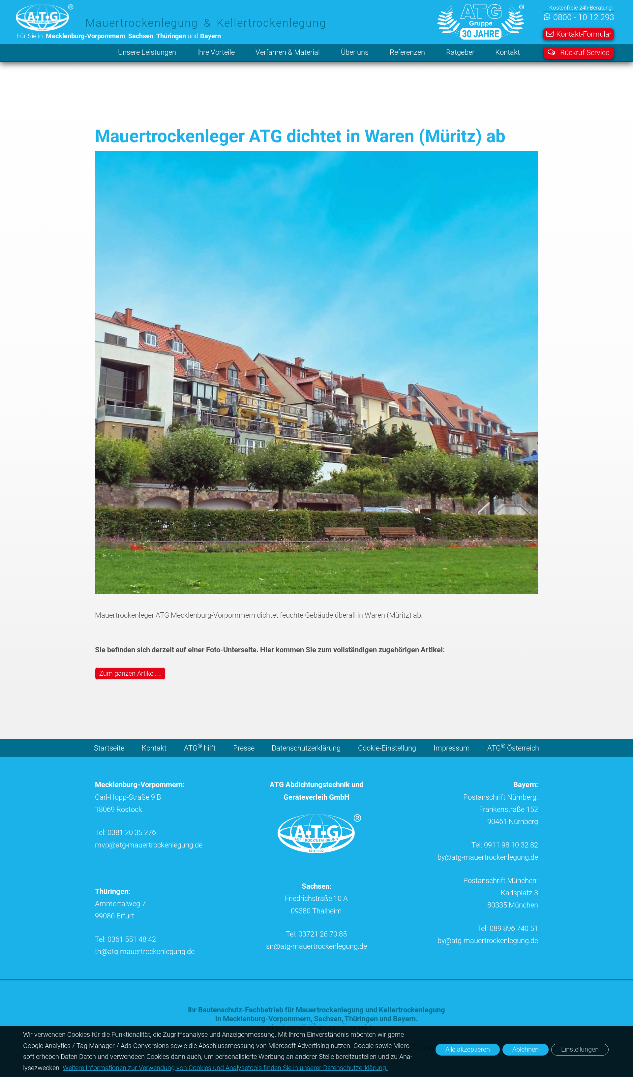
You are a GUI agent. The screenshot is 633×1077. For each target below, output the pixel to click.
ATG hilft (200, 747)
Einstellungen (580, 1049)
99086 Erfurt (114, 916)
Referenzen (407, 52)
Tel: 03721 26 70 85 (316, 934)
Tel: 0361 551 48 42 (125, 939)
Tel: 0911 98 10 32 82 (504, 845)
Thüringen (361, 1019)
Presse (244, 748)
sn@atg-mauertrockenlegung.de (316, 946)
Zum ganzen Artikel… (130, 673)
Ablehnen (525, 1049)
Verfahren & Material (288, 52)
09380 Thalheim (316, 911)
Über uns (355, 52)
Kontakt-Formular (584, 34)
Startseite (109, 748)
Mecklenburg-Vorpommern (267, 1019)
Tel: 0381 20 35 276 (125, 832)
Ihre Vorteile (216, 52)
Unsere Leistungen (147, 52)
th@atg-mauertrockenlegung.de (145, 951)
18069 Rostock (118, 809)
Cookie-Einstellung (387, 748)
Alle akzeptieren (467, 1049)
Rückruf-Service (584, 52)
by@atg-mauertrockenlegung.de (487, 857)
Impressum (452, 748)
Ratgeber (460, 52)
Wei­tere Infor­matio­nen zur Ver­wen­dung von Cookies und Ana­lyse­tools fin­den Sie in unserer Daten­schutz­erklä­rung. (225, 1068)
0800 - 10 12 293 (583, 17)
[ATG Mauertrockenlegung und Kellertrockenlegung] (321, 850)
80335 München (512, 905)
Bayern (404, 1019)
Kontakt (507, 52)
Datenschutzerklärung (306, 748)
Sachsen (328, 1019)
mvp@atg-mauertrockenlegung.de (148, 845)
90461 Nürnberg (512, 821)
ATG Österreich (513, 747)
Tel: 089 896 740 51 (507, 928)
